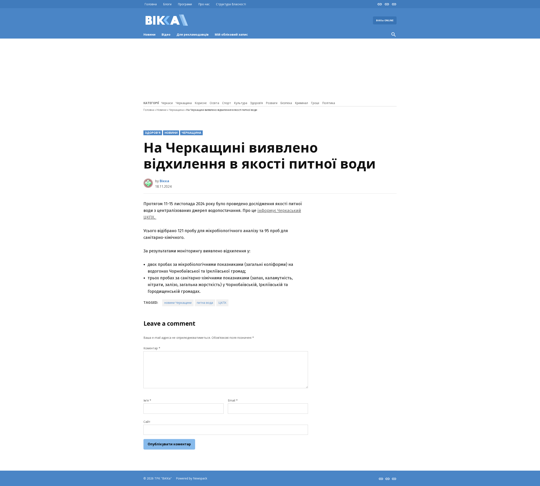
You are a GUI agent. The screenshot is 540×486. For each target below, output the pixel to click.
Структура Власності (231, 4)
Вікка (164, 181)
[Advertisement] (270, 69)
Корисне (201, 103)
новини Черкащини (178, 303)
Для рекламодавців (193, 34)
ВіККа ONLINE (384, 20)
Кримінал (301, 103)
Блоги (167, 4)
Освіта (214, 103)
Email (233, 400)
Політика (328, 103)
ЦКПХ (222, 303)
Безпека (286, 103)
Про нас (204, 4)
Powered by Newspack (191, 478)
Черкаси (167, 103)
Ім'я (147, 400)
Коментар (151, 348)
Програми (185, 4)
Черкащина (184, 103)
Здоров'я (153, 133)
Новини (149, 34)
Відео (166, 34)
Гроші (315, 103)
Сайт (146, 422)
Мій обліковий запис (231, 34)
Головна (150, 4)
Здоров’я (256, 103)
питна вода (205, 303)
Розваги (271, 103)
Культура (240, 103)
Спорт (226, 103)
